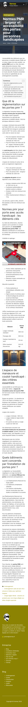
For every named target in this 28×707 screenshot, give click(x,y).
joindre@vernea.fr (9, 636)
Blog (7, 649)
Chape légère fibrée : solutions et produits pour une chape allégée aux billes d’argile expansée (13, 598)
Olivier (8, 43)
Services (8, 660)
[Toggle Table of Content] (22, 81)
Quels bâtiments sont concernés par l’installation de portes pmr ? (13, 95)
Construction (10, 679)
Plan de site (9, 656)
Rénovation (9, 685)
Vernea (12, 4)
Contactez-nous (11, 653)
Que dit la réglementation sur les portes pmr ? (13, 84)
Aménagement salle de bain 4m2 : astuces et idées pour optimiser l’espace (13, 591)
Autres (8, 677)
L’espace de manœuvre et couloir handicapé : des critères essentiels (13, 91)
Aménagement (8, 586)
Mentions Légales (11, 654)
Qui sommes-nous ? (12, 658)
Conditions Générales (12, 651)
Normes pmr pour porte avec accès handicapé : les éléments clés (14, 88)
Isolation (8, 681)
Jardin (8, 683)
